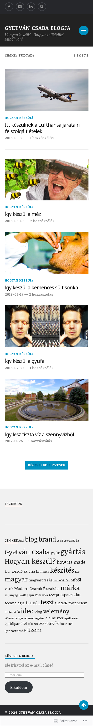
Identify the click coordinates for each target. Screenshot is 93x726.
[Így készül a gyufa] (46, 326)
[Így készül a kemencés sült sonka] (46, 253)
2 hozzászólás (42, 220)
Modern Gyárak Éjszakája (37, 588)
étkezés (33, 624)
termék (33, 603)
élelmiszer (54, 618)
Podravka (41, 595)
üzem (34, 630)
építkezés (71, 618)
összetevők (49, 623)
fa (77, 540)
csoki (60, 540)
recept (54, 594)
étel (24, 623)
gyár (55, 552)
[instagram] (20, 6)
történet (10, 612)
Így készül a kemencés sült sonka (41, 287)
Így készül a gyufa (24, 361)
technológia (15, 603)
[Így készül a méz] (46, 180)
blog (31, 538)
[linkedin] (31, 6)
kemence (42, 571)
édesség (29, 618)
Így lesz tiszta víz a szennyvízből (39, 434)
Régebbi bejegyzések (46, 465)
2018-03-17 (14, 294)
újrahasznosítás (15, 631)
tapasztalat (70, 594)
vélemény (56, 611)
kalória (29, 571)
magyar (16, 579)
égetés (40, 618)
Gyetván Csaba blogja (38, 27)
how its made (71, 562)
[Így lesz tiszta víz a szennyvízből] (46, 400)
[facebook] (9, 6)
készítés (62, 570)
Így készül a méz (23, 214)
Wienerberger (14, 618)
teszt (47, 601)
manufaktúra (61, 580)
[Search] (42, 6)
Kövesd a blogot (20, 656)
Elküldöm (18, 687)
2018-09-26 (15, 137)
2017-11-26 (14, 441)
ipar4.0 (17, 571)
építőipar (12, 623)
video (25, 610)
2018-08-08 (15, 220)
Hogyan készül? (19, 117)
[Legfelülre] (83, 705)
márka (70, 587)
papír (30, 595)
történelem (78, 603)
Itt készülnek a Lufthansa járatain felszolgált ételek (42, 128)
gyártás (73, 551)
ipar (8, 571)
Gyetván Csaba (27, 551)
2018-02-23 (14, 367)
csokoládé (69, 540)
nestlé (22, 595)
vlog (38, 612)
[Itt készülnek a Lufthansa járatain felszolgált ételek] (46, 90)
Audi (21, 540)
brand (47, 539)
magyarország (40, 580)
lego (77, 571)
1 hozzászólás (42, 137)
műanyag (11, 595)
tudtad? (61, 603)
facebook (13, 503)
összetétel (66, 624)
